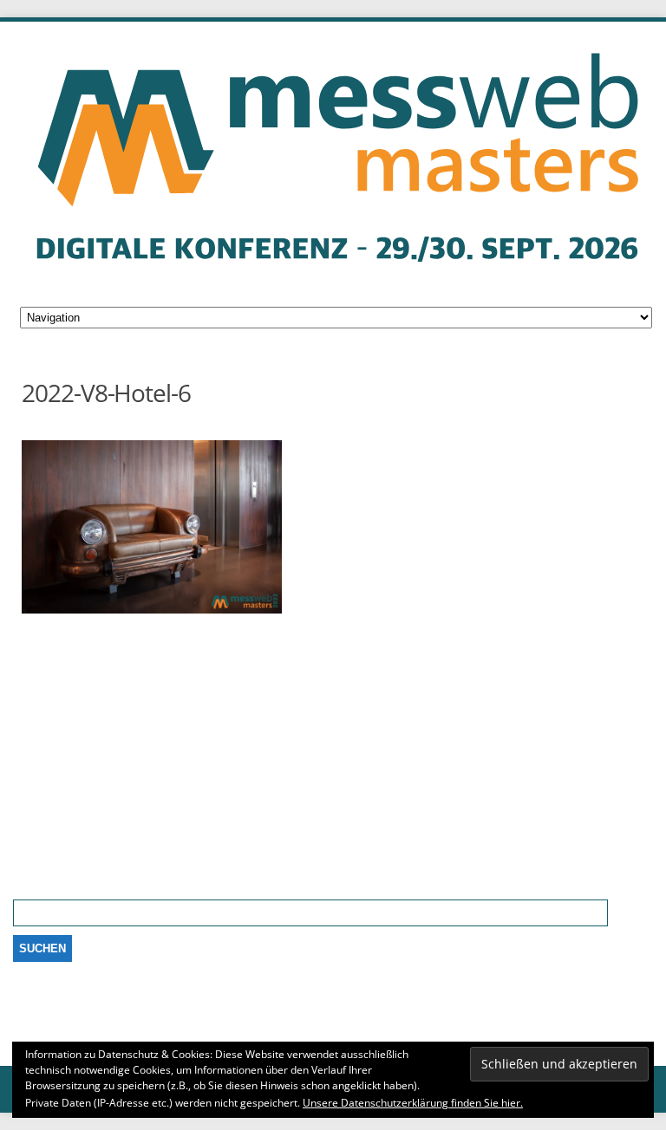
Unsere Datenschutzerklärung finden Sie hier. (413, 1102)
